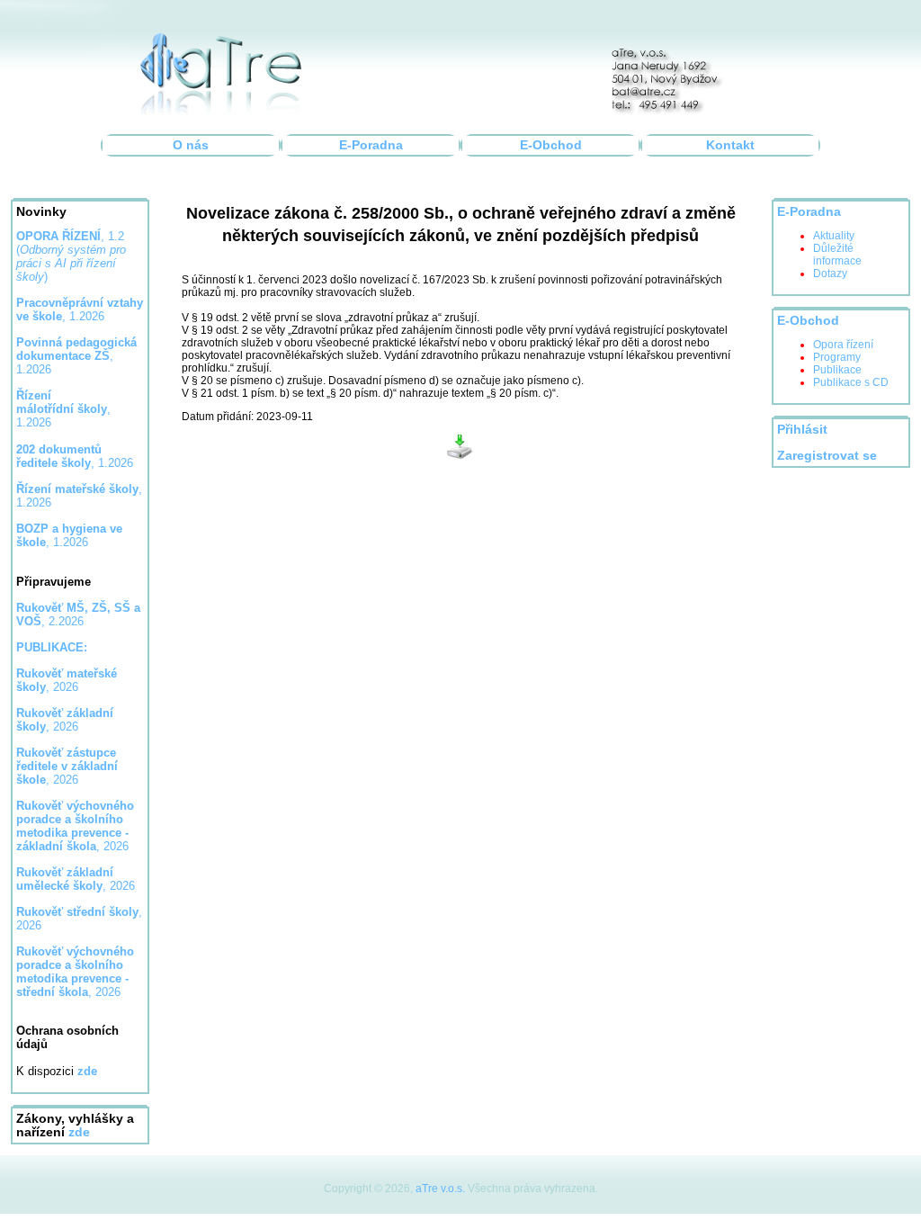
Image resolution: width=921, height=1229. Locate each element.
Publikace (837, 369)
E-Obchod (551, 145)
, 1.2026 (76, 356)
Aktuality (833, 235)
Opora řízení (843, 344)
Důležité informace (837, 254)
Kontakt (730, 145)
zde (79, 1132)
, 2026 (66, 680)
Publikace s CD (851, 382)
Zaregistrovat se (827, 455)
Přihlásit (802, 429)
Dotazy (830, 273)
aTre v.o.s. (440, 1188)
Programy (837, 357)
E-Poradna (371, 145)
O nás (191, 145)
